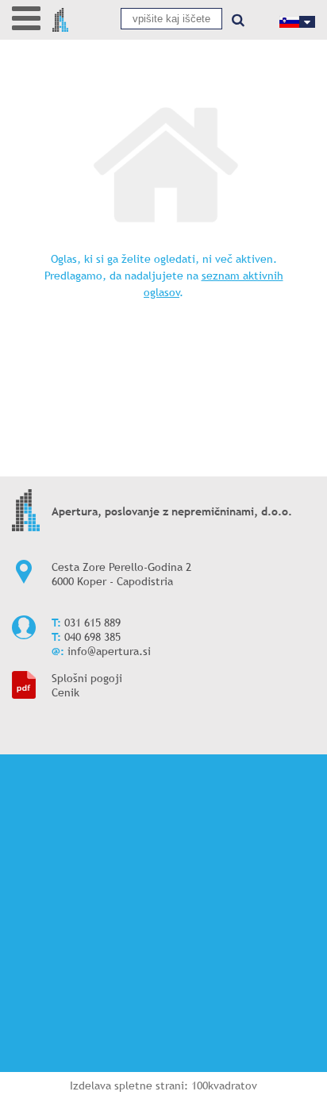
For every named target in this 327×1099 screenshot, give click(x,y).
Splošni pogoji (87, 678)
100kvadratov (224, 1085)
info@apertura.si (109, 651)
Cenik (65, 692)
